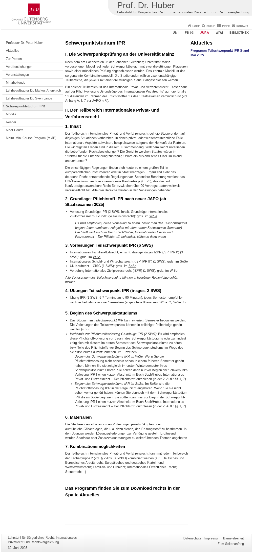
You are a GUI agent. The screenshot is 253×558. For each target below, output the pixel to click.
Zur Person (14, 59)
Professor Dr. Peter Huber (24, 43)
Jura (204, 32)
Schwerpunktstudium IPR (25, 106)
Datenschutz (192, 538)
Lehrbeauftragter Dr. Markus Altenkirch (33, 90)
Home (196, 26)
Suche (211, 26)
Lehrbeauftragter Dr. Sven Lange (29, 98)
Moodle (11, 114)
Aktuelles (12, 50)
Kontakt (242, 26)
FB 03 (189, 32)
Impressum (212, 538)
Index (226, 26)
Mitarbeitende (15, 82)
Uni (175, 32)
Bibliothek (239, 32)
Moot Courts (14, 130)
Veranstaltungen (17, 74)
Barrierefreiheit (233, 538)
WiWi (219, 32)
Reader (11, 122)
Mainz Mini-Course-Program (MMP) (31, 138)
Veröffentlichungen (19, 67)
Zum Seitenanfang (231, 544)
